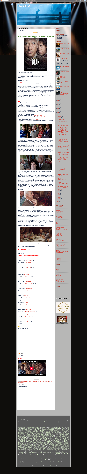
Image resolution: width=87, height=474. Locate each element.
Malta (58, 448)
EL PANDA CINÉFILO (59, 234)
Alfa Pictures (39, 420)
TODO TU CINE (58, 259)
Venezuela (49, 460)
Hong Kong (31, 445)
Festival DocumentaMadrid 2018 (36, 435)
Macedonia (39, 448)
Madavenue (44, 448)
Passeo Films (46, 452)
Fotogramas (26, 274)
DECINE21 (58, 223)
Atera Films (60, 421)
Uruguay (38, 460)
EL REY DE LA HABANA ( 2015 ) (63, 174)
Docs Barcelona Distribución (30, 427)
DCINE (57, 222)
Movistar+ (64, 449)
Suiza (23, 458)
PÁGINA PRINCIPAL (21, 26)
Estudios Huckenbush (57, 429)
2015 (58, 113)
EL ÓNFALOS (58, 232)
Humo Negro (26, 295)
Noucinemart (60, 450)
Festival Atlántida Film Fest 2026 (48, 432)
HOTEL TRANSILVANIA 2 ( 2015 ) (63, 141)
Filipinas (34, 443)
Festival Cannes (64, 432)
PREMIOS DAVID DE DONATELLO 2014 (63, 59)
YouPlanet (24, 462)
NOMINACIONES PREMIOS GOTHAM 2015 (62, 140)
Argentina (22, 381)
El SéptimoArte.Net (29, 283)
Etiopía (62, 429)
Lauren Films (63, 447)
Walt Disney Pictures (43, 461)
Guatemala (64, 444)
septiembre (60, 189)
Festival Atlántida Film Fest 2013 (53, 430)
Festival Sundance (47, 440)
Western (64, 461)
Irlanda (28, 446)
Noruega (55, 450)
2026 (58, 99)
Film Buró (37, 443)
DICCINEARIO (58, 228)
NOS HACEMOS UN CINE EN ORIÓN (62, 251)
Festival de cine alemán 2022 (61, 433)
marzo (59, 197)
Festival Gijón (58, 435)
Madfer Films (50, 448)
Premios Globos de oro (31, 454)
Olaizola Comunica (34, 451)
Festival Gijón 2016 (21, 436)
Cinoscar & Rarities (28, 264)
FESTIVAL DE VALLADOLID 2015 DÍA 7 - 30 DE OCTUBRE (63, 123)
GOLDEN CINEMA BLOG (60, 240)
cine (30, 260)
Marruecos (21, 449)
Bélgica (66, 422)
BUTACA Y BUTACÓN (59, 211)
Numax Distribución (28, 451)
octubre (59, 117)
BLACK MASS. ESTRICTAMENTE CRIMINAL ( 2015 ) (63, 158)
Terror (43, 459)
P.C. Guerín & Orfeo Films (55, 451)
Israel (42, 446)
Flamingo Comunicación (60, 443)
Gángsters (35, 444)
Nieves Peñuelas (43, 450)
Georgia (39, 444)
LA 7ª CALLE (58, 270)
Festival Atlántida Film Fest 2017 (63, 430)
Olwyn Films (43, 451)
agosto (59, 190)
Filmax (44, 443)
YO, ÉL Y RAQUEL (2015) (62, 170)
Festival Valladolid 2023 (24, 442)
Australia (21, 422)
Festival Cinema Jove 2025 (47, 433)
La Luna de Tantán (45, 447)
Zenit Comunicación (34, 462)
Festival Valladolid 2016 (30, 441)
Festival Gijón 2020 (51, 436)
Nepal (35, 450)
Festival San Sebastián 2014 (63, 437)
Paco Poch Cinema (66, 451)
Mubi (67, 449)
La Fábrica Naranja (39, 447)
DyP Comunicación (51, 427)
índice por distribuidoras (58, 445)
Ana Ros (60, 420)
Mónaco (52, 449)
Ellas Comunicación (39, 428)
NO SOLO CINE (58, 250)
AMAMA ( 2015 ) (60, 175)
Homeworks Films (26, 445)
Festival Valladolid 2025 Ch (59, 442)
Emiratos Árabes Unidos (53, 428)
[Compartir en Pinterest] (38, 379)
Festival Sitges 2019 (31, 440)
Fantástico (22, 430)
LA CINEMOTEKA (59, 271)
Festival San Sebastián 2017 (44, 438)
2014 (58, 201)
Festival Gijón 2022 (57, 436)
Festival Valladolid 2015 (21, 441)
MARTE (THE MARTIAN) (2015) (63, 154)
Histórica (21, 445)
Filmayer (48, 443)
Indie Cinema (67, 445)
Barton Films (54, 422)
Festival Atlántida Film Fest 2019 (30, 431)
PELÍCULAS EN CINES (40, 26)
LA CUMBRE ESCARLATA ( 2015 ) (63, 145)
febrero (59, 198)
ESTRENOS (67, 26)
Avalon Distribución (32, 422)
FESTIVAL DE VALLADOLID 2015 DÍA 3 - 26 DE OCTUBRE (63, 132)
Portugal (53, 453)
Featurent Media (27, 430)
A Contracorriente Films (35, 419)
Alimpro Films (44, 420)
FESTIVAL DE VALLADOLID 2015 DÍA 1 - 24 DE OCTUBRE (63, 136)
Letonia (67, 447)
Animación (64, 420)
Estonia (43, 429)
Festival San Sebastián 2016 (33, 438)
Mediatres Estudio (39, 449)
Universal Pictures (31, 460)
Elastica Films (24, 428)
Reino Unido (32, 455)
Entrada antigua (50, 411)
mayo (59, 194)
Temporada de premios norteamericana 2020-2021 (31, 459)
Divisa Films (23, 427)
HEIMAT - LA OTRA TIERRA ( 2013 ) (63, 183)
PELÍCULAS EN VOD (48, 26)
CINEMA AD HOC (59, 216)
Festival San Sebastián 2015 (36, 381)
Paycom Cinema (51, 452)
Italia (45, 446)
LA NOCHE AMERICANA (60, 245)
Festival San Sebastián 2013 (53, 437)
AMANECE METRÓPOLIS (60, 209)
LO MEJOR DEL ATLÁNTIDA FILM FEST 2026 (64, 72)
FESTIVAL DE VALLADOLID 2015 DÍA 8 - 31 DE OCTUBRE (63, 121)
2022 (58, 104)
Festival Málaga (24, 437)
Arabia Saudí (31, 421)
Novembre (65, 450)
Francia (30, 444)
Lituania (25, 448)
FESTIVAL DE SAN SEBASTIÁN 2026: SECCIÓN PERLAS (63, 77)
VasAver (45, 460)
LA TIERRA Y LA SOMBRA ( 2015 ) (63, 146)
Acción (53, 419)
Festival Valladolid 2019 (58, 441)
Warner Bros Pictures (21, 382)
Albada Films (25, 420)
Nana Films (27, 450)
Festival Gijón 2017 (29, 436)
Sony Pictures (57, 457)
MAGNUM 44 (58, 274)
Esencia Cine (28, 267)
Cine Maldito (27, 290)
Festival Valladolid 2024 (32, 442)
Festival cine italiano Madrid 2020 (30, 433)
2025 (58, 100)
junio (59, 193)
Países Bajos (21, 452)
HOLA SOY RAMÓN (59, 241)
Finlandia (54, 443)
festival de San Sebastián (38, 115)
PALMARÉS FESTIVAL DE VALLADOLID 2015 (62, 119)
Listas (21, 448)
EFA (56, 427)
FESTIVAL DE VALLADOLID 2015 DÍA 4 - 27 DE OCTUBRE (63, 130)
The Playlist (27, 321)
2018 (58, 109)
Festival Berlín (56, 432)
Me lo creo (34, 449)
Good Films (52, 444)
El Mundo (26, 302)
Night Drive (47, 450)
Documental (37, 427)
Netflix (38, 450)
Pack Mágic (61, 451)
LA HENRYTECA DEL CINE (60, 244)
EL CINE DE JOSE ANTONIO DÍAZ (61, 229)
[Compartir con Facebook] (37, 379)
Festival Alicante (32, 430)
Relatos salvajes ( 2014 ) (28, 109)
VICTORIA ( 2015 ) (61, 151)
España (29, 429)
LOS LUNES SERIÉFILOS (60, 281)
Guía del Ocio (28, 276)
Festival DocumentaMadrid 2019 (45, 435)
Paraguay (33, 452)
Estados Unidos (36, 429)
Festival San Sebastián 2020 (25, 439)
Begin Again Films (60, 422)
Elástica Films (29, 428)
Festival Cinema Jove (39, 433)
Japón (49, 446)
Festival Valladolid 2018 (49, 441)
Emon (59, 428)
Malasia (56, 448)
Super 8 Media (33, 458)
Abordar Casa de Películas (46, 419)
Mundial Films (19, 450)
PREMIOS (62, 26)
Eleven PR (34, 428)
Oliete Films (39, 451)
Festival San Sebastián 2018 (55, 438)
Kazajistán (62, 446)
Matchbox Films (26, 449)
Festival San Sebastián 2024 (36, 439)
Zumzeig (39, 462)
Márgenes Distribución (63, 448)
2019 (58, 108)
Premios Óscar (52, 454)
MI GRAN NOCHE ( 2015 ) (62, 159)
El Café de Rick (28, 281)
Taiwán (61, 458)
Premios (58, 453)
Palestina (30, 452)
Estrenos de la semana (49, 429)
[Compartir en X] (36, 379)
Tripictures (59, 459)
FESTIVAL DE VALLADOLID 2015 (63, 138)
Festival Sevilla (66, 439)
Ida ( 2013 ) (38, 119)
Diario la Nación (29, 309)
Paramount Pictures (39, 452)
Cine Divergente (28, 288)
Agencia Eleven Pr (20, 420)
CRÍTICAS (32, 26)
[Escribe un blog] (35, 379)
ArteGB (49, 421)
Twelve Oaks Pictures (21, 460)
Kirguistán (68, 446)
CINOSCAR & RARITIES (60, 221)
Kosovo (26, 447)
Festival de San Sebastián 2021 (27, 434)
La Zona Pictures (58, 447)
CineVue (27, 318)
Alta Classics (48, 420)
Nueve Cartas (23, 451)
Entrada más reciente (22, 411)
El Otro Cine (28, 297)
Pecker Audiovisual (57, 452)
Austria (26, 422)
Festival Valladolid (64, 440)
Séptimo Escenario (31, 257)
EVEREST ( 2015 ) (61, 178)
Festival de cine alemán (54, 433)
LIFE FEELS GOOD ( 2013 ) (62, 168)
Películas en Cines (21, 453)
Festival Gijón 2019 (44, 436)
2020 (58, 107)
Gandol (27, 260)
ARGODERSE (58, 210)
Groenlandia (60, 444)
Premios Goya (47, 381)
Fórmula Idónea (26, 444)
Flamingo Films (66, 443)
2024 (58, 101)
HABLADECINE (58, 269)
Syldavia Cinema (52, 458)
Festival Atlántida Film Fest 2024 (29, 432)
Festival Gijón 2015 (65, 435)
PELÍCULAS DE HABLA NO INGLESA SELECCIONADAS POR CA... (63, 164)
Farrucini (27, 272)
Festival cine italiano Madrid (21, 433)
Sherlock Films (33, 457)
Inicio (37, 411)
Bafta (50, 422)
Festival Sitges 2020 (39, 440)
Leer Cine (28, 300)
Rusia (41, 456)
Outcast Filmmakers (48, 451)
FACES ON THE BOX (59, 279)
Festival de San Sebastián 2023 (51, 434)
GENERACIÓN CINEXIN (60, 239)
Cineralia (27, 286)
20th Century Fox (20, 419)
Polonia (49, 453)
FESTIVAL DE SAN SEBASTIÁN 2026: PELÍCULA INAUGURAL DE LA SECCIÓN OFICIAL (64, 93)
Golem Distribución (45, 444)
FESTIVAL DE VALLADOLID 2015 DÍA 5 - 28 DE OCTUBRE (63, 128)
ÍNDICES (27, 26)
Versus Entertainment (59, 460)
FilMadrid (41, 443)
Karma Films (57, 446)
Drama (43, 427)
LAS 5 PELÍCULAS (59, 246)
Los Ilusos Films (29, 448)
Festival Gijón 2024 (63, 436)
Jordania (53, 446)
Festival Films (52, 435)
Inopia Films (19, 446)
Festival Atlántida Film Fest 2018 (21, 431)
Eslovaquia (21, 429)
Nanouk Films (31, 450)
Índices (63, 445)
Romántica (25, 456)
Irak (22, 446)
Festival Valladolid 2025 (51, 442)
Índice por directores (51, 445)
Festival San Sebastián (28, 381)
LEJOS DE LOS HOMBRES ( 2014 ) (63, 186)
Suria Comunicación (39, 458)
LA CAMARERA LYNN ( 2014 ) (62, 179)
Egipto (59, 427)
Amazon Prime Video (54, 420)
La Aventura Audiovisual (31, 447)
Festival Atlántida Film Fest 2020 (41, 431)
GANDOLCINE (58, 238)
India (39, 445)
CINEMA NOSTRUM (59, 217)
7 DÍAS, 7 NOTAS (59, 206)
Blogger (60, 465)
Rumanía (37, 456)
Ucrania (26, 460)
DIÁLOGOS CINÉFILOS (60, 227)
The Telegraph (27, 316)
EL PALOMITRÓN (59, 233)
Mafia (53, 448)
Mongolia (55, 449)
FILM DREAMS (24, 6)
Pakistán (26, 452)
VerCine (53, 460)
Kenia (65, 446)
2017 (58, 111)
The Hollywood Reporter (30, 311)
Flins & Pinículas (20, 444)
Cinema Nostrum (27, 262)
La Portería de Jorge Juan (52, 447)
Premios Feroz (66, 453)
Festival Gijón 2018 (37, 436)
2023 (58, 103)
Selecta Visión (60, 456)
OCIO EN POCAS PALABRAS (60, 252)
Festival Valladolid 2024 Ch (42, 442)
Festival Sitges (22, 440)
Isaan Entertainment (33, 446)
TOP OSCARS (58, 260)
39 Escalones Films (27, 419)
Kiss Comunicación (21, 447)
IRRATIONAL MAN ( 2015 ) (62, 169)
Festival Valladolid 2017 (40, 441)
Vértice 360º (66, 460)
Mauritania (30, 449)
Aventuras (38, 422)
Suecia (20, 458)
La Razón (27, 304)
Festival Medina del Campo (33, 437)
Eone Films (63, 428)
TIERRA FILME (58, 258)
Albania (29, 420)
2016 (58, 112)
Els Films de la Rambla (46, 428)
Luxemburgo (35, 448)
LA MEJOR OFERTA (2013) (64, 43)
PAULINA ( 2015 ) (60, 147)
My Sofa (25, 269)
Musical (23, 450)
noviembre (60, 116)
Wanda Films (50, 461)
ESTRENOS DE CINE (59, 235)
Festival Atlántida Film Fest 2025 (38, 432)
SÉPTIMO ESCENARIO (60, 257)
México (44, 449)
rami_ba (50, 465)
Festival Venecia (21, 443)
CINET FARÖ (58, 218)
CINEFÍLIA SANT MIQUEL (60, 215)
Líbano (18, 448)
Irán (24, 446)
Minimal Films (48, 449)
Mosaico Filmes (59, 449)
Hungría (35, 445)
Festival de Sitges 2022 (62, 434)
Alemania (32, 420)
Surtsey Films (45, 458)
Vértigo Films (20, 461)
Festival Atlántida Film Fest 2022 (61, 431)
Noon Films (51, 450)
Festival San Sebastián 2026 (58, 439)
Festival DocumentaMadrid (27, 435)
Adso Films (58, 419)
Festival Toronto (55, 440)
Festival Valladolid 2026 (66, 442)
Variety (26, 314)
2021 (58, 105)
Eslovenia (25, 429)
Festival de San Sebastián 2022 (39, 434)
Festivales (28, 443)
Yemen (21, 462)
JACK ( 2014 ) (60, 182)
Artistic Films (53, 421)
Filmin (51, 443)
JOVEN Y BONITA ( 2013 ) (64, 53)
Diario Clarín (28, 307)
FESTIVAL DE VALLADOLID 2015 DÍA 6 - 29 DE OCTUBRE (63, 125)
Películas (43, 381)
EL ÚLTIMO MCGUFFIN (60, 268)
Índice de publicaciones (44, 445)
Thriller (51, 381)
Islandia (38, 446)
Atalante (57, 421)
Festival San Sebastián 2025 (48, 439)
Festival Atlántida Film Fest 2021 (52, 431)
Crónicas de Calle (29, 293)
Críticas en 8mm (28, 279)
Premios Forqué (22, 454)
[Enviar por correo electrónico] (34, 379)
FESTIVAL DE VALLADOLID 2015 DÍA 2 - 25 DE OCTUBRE (63, 134)
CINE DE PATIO (58, 212)
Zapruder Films (29, 462)
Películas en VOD (29, 453)
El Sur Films (63, 427)
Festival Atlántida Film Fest (41, 430)
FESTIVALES (56, 26)
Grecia (57, 444)
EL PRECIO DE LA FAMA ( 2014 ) (63, 187)
